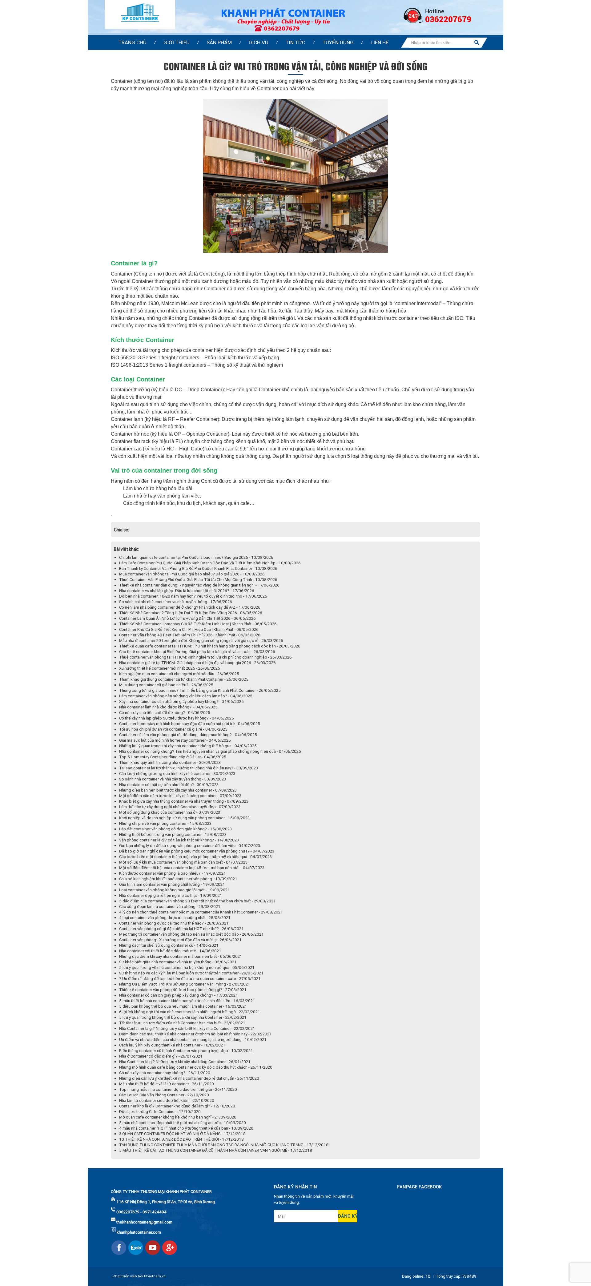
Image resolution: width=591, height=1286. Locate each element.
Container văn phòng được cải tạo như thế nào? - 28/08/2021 (174, 923)
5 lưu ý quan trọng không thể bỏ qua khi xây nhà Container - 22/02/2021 (183, 1017)
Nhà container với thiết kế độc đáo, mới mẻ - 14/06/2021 (170, 951)
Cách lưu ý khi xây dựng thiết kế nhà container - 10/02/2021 (172, 1045)
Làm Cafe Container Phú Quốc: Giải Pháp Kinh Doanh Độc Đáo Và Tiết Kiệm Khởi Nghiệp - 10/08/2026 (210, 563)
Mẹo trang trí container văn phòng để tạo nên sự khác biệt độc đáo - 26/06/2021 (191, 934)
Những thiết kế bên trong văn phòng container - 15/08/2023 (173, 834)
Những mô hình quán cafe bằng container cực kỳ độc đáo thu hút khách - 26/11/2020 (195, 1067)
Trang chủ (132, 42)
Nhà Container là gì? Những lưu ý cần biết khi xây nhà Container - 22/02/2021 (187, 1028)
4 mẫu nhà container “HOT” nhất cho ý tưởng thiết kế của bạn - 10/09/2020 (186, 1128)
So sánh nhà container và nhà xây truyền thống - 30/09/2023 (172, 779)
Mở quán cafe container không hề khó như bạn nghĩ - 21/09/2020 (177, 1117)
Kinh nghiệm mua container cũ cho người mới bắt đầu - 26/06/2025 (179, 673)
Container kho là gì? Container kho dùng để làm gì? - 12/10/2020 (177, 1106)
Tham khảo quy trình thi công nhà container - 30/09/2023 (170, 762)
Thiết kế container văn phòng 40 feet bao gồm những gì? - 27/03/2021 (183, 989)
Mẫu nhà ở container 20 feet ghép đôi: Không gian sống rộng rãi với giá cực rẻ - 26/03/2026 (201, 640)
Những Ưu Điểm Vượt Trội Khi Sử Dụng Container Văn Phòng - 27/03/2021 (184, 984)
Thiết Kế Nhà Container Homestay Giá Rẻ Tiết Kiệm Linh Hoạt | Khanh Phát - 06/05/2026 (198, 624)
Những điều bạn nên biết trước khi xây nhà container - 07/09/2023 (178, 790)
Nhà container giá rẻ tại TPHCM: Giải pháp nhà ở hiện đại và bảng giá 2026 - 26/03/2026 (197, 662)
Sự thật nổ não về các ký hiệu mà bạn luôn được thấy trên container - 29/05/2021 (191, 973)
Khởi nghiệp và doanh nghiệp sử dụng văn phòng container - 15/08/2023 (184, 818)
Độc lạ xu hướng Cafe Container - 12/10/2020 (160, 1111)
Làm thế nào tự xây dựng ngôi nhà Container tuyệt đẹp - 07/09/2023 (179, 806)
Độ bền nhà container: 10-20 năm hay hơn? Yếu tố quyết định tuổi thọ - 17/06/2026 (193, 596)
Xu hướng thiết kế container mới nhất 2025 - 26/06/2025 (169, 668)
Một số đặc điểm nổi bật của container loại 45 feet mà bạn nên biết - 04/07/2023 (191, 867)
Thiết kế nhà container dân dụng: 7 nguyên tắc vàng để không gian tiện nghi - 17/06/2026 (199, 585)
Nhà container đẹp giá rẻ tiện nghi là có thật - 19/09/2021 (170, 895)
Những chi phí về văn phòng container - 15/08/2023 (165, 823)
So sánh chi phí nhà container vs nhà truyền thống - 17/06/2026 (175, 601)
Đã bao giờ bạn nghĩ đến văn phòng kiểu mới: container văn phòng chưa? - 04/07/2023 (196, 851)
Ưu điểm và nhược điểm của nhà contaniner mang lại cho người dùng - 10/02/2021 (193, 1039)
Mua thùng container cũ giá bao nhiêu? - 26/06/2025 (166, 685)
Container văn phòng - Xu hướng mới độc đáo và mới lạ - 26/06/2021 (180, 939)
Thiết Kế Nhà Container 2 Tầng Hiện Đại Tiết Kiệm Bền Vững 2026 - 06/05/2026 (190, 613)
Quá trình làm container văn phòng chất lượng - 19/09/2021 (172, 884)
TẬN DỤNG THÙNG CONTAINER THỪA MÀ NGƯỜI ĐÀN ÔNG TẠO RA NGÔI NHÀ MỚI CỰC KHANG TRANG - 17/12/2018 (223, 1145)
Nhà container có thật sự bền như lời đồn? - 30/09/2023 (169, 784)
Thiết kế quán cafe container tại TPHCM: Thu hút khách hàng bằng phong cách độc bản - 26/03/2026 (209, 646)
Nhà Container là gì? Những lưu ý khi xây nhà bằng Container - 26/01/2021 (185, 1061)
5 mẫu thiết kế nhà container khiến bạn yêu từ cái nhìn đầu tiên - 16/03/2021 (187, 1000)
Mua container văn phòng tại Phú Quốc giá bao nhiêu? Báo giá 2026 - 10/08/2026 (192, 574)
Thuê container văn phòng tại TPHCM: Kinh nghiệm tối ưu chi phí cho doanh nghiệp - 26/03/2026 (205, 657)
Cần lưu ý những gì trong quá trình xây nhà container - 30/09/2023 (177, 773)
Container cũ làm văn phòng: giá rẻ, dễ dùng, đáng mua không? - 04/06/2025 (188, 734)
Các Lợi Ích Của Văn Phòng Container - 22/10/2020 (164, 1095)
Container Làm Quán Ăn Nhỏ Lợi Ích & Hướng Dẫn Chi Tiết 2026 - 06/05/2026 (187, 618)
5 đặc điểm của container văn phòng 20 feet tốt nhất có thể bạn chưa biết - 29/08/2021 (197, 901)
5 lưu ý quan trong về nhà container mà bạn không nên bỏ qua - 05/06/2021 (187, 967)
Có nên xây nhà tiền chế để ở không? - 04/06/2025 (164, 712)
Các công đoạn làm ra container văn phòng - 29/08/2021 (169, 906)
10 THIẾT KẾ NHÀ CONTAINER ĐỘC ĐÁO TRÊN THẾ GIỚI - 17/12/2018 (181, 1139)
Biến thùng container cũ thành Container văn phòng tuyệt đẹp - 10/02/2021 (186, 1050)
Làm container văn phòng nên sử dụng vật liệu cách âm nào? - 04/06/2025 (185, 696)
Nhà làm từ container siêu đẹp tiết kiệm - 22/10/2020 (166, 1100)
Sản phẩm (219, 42)
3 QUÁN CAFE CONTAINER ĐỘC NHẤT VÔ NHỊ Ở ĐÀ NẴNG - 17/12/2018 (182, 1133)
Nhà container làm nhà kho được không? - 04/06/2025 (168, 707)
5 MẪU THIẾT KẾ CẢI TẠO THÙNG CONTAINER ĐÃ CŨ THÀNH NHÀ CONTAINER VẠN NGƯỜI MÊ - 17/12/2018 (215, 1150)
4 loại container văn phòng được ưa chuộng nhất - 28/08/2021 (175, 917)
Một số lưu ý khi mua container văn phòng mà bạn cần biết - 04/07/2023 (183, 862)
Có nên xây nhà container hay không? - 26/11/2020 (164, 1072)
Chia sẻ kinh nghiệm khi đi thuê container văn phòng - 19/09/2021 (178, 879)
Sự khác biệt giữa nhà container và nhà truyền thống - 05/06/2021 (178, 962)
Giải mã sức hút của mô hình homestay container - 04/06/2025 (175, 740)
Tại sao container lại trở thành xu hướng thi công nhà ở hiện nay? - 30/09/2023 (188, 768)
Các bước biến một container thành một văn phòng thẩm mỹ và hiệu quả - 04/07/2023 (195, 856)
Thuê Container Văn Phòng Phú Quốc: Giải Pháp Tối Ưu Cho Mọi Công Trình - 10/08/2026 (198, 579)
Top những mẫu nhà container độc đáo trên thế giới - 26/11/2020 (178, 1089)
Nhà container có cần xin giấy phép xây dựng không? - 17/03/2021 (178, 995)
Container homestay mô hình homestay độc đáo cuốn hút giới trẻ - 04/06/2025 (189, 723)
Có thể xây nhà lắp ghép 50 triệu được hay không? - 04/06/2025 (176, 718)
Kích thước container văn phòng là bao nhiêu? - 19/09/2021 (172, 873)
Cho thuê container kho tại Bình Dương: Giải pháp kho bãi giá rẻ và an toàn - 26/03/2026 (197, 651)
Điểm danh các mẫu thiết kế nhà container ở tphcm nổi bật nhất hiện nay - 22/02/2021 (195, 1034)
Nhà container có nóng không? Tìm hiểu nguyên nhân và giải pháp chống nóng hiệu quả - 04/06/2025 (210, 751)
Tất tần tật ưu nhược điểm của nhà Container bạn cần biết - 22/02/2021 (182, 1023)
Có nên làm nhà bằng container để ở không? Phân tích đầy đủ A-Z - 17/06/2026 (189, 607)
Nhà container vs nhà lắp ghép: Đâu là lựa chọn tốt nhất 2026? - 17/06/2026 (186, 590)
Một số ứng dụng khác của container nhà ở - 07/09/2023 (169, 812)
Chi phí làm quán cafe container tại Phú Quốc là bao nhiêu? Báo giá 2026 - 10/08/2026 (196, 557)
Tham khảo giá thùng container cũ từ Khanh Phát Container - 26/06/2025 (183, 679)
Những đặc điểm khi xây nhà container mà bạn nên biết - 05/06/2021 (180, 956)
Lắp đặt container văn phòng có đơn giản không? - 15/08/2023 (175, 829)
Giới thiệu (176, 42)
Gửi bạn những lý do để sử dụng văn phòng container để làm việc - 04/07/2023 (189, 845)
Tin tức (295, 42)
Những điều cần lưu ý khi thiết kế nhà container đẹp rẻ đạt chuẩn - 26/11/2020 (189, 1078)
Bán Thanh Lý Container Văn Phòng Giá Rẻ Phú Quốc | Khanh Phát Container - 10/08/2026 (198, 568)
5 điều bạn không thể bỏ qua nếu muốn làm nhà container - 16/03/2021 (183, 1006)
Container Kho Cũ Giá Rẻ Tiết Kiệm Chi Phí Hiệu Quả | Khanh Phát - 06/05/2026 (189, 629)
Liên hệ (379, 42)
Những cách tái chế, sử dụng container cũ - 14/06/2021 (169, 945)
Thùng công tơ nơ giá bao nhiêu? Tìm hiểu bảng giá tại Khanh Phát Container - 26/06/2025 (200, 690)
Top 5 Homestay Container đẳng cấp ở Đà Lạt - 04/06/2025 (172, 757)
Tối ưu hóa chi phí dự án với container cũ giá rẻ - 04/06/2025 (173, 729)
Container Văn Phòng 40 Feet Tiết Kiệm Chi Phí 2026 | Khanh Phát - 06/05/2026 (189, 635)
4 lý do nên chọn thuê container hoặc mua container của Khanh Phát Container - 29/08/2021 (201, 912)
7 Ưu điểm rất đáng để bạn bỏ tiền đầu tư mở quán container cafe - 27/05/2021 (190, 978)
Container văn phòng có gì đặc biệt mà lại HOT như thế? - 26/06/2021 (181, 928)
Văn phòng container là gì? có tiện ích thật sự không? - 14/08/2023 (179, 840)
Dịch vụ (258, 42)
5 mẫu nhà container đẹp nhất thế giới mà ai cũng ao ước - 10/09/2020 (182, 1122)
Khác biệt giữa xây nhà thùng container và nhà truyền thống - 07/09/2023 (183, 801)
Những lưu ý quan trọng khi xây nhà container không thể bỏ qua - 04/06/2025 (188, 746)
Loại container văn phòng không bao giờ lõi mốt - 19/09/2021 (174, 890)
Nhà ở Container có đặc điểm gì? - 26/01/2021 (161, 1056)
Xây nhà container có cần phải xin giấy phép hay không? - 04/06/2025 (181, 701)
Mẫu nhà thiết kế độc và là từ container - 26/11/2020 (166, 1084)
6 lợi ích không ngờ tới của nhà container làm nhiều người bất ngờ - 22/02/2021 (189, 1012)
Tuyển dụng (338, 42)
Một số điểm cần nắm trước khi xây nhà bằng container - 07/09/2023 (180, 795)
